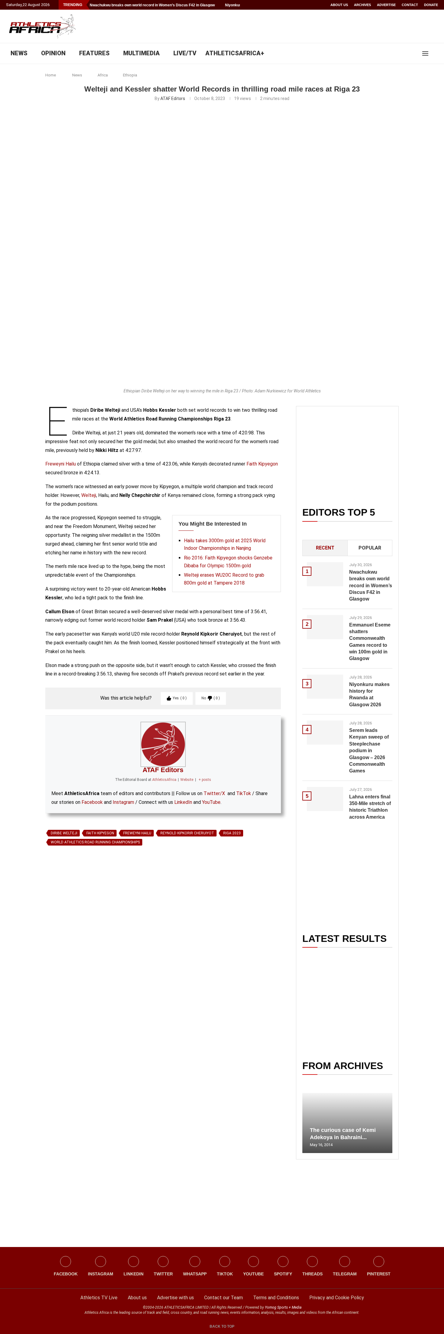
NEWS (19, 53)
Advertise (386, 5)
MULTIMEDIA (141, 53)
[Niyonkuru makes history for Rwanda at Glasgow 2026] (325, 687)
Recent (325, 548)
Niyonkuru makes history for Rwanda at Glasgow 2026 (369, 694)
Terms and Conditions (276, 1297)
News (77, 75)
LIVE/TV (184, 53)
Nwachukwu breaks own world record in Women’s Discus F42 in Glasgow (152, 5)
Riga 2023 (232, 833)
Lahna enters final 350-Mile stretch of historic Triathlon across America (370, 807)
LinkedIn (183, 802)
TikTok (243, 793)
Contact (410, 5)
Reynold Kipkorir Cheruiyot (187, 833)
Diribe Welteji (64, 833)
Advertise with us (175, 1297)
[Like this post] (73, 917)
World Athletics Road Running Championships (95, 842)
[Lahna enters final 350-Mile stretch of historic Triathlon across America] (325, 799)
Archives (362, 5)
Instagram (123, 802)
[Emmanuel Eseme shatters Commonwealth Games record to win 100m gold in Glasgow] (325, 627)
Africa (103, 75)
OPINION (53, 53)
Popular (370, 548)
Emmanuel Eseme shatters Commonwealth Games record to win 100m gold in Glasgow (370, 641)
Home (50, 75)
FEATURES (94, 53)
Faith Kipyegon (262, 464)
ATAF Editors (172, 98)
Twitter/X (214, 793)
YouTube (211, 802)
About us (339, 5)
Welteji (88, 495)
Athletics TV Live (98, 1297)
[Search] (435, 53)
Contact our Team (223, 1297)
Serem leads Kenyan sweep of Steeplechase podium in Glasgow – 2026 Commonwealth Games (369, 750)
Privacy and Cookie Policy (336, 1297)
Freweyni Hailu (60, 464)
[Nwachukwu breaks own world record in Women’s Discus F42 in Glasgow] (325, 574)
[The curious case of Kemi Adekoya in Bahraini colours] (347, 1123)
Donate (431, 5)
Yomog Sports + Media (283, 1307)
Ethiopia (130, 75)
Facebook (92, 802)
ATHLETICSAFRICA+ (234, 53)
